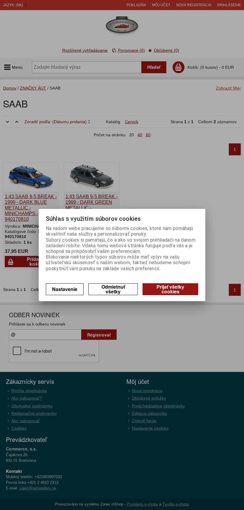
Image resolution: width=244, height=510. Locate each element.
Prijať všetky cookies (170, 289)
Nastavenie (64, 289)
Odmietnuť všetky (113, 289)
